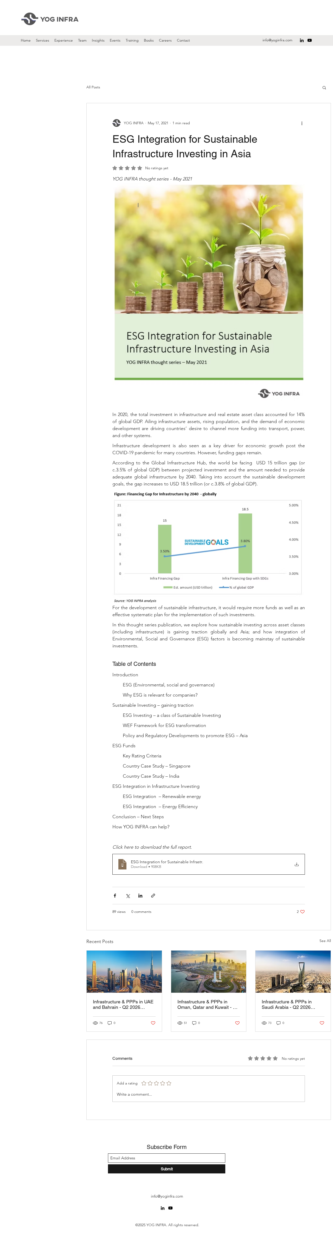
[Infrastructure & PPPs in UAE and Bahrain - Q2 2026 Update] (124, 972)
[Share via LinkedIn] (140, 895)
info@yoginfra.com (277, 40)
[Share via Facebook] (114, 895)
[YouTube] (309, 40)
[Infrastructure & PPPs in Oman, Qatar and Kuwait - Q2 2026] (208, 972)
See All (325, 940)
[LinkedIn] (301, 40)
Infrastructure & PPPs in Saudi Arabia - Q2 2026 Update (287, 1004)
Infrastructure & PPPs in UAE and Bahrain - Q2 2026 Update (123, 1004)
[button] (324, 87)
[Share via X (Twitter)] (127, 895)
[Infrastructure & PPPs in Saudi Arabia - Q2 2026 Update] (293, 972)
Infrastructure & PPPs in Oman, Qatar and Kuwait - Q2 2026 (208, 1004)
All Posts (93, 87)
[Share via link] (153, 895)
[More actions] (302, 123)
